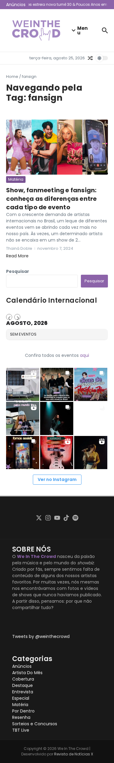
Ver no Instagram (57, 479)
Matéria (15, 179)
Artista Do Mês (27, 673)
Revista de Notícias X (73, 754)
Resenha (21, 717)
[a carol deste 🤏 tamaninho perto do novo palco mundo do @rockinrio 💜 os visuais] (22, 418)
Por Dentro (23, 711)
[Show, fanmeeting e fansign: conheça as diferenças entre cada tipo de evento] (57, 147)
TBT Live (20, 730)
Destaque (22, 685)
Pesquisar (17, 271)
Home (12, 76)
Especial (20, 698)
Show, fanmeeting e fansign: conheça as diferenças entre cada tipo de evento (51, 198)
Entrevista (22, 692)
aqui (84, 355)
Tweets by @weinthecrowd (41, 636)
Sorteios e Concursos (34, 724)
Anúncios (22, 666)
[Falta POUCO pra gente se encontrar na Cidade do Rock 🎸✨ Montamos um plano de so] (90, 384)
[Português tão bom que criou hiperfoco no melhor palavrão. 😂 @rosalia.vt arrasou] (90, 452)
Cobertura (23, 679)
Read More (17, 256)
